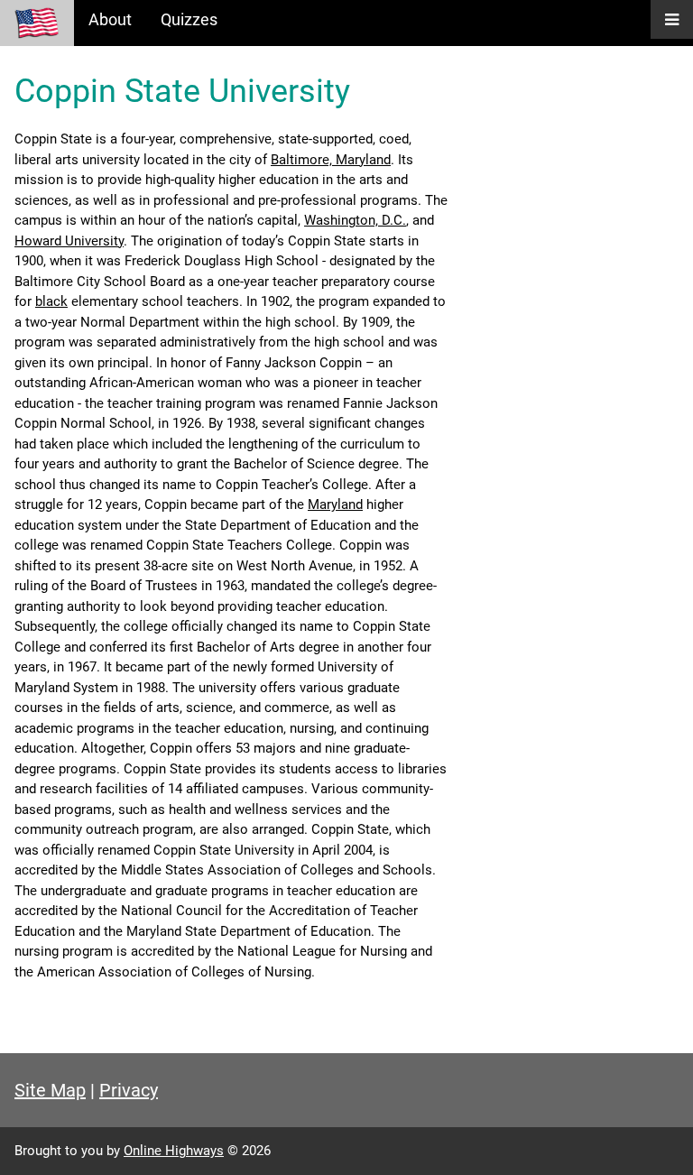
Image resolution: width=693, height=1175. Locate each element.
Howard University (69, 241)
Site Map (50, 1090)
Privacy (128, 1090)
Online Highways (174, 1151)
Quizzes (189, 19)
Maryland (335, 504)
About (110, 19)
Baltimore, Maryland (331, 160)
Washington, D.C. (355, 220)
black (51, 301)
